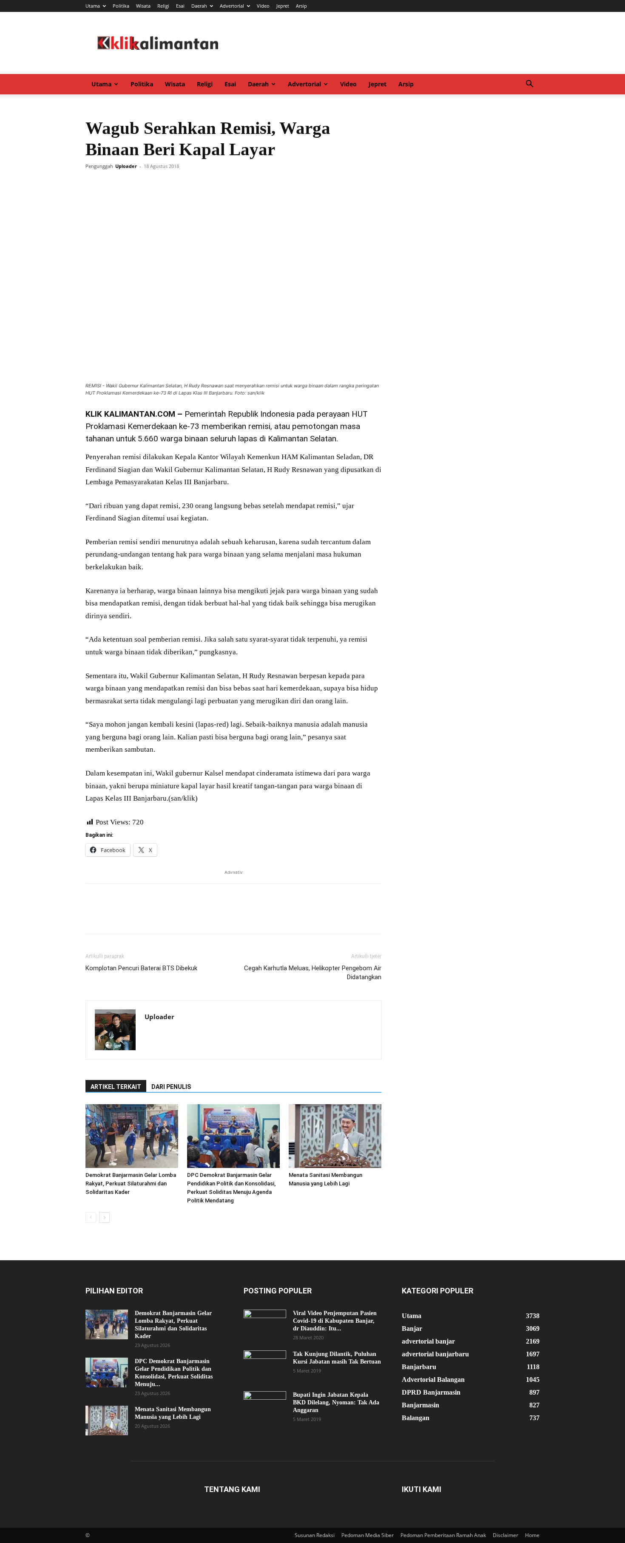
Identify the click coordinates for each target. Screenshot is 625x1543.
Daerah (199, 6)
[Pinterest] (133, 185)
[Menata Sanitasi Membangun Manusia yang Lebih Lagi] (335, 1136)
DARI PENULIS (171, 1086)
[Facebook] (93, 185)
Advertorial (232, 6)
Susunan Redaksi (315, 1535)
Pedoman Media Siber (367, 1535)
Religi (163, 6)
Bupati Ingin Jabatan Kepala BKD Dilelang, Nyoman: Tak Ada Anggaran (336, 1402)
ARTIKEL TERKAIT (116, 1086)
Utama (92, 6)
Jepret (282, 6)
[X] (113, 185)
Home (532, 1535)
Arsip (301, 6)
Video (263, 6)
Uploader (126, 166)
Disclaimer (505, 1535)
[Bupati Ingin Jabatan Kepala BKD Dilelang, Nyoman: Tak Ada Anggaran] (265, 1406)
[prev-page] (90, 1217)
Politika (121, 6)
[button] (529, 85)
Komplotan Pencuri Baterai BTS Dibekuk (141, 968)
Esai (180, 6)
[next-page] (104, 1217)
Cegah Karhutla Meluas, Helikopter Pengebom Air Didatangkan (312, 972)
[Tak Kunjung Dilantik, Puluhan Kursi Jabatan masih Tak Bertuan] (265, 1365)
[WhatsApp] (152, 185)
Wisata (143, 6)
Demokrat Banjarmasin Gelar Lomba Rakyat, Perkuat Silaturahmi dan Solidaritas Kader (130, 1183)
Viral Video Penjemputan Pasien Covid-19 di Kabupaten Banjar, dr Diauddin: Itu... (335, 1321)
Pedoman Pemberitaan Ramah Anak (443, 1535)
